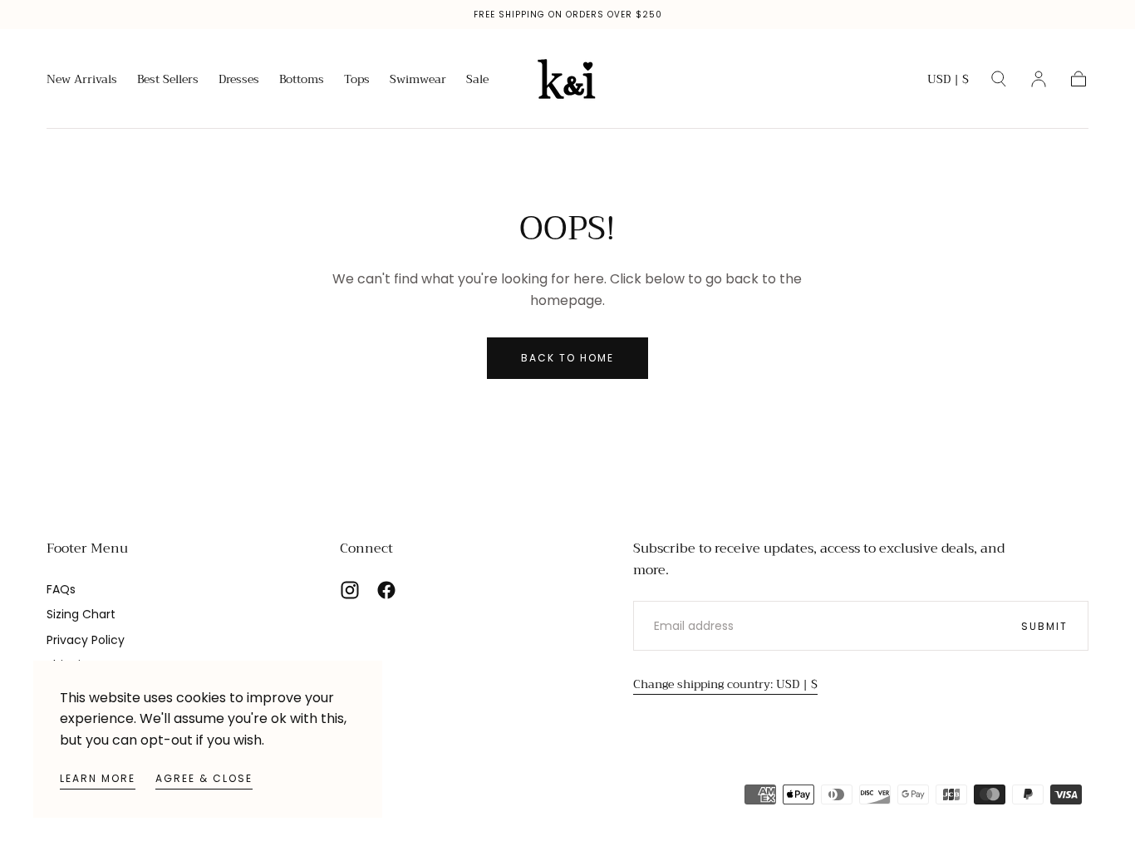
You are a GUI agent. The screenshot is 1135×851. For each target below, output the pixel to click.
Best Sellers (168, 80)
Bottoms (301, 80)
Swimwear (418, 80)
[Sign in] (1039, 79)
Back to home (567, 358)
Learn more (97, 778)
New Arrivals (82, 80)
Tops (357, 80)
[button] (948, 81)
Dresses (239, 80)
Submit (1044, 626)
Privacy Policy (86, 640)
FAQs (61, 589)
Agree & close (204, 778)
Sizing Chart (81, 614)
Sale (477, 80)
